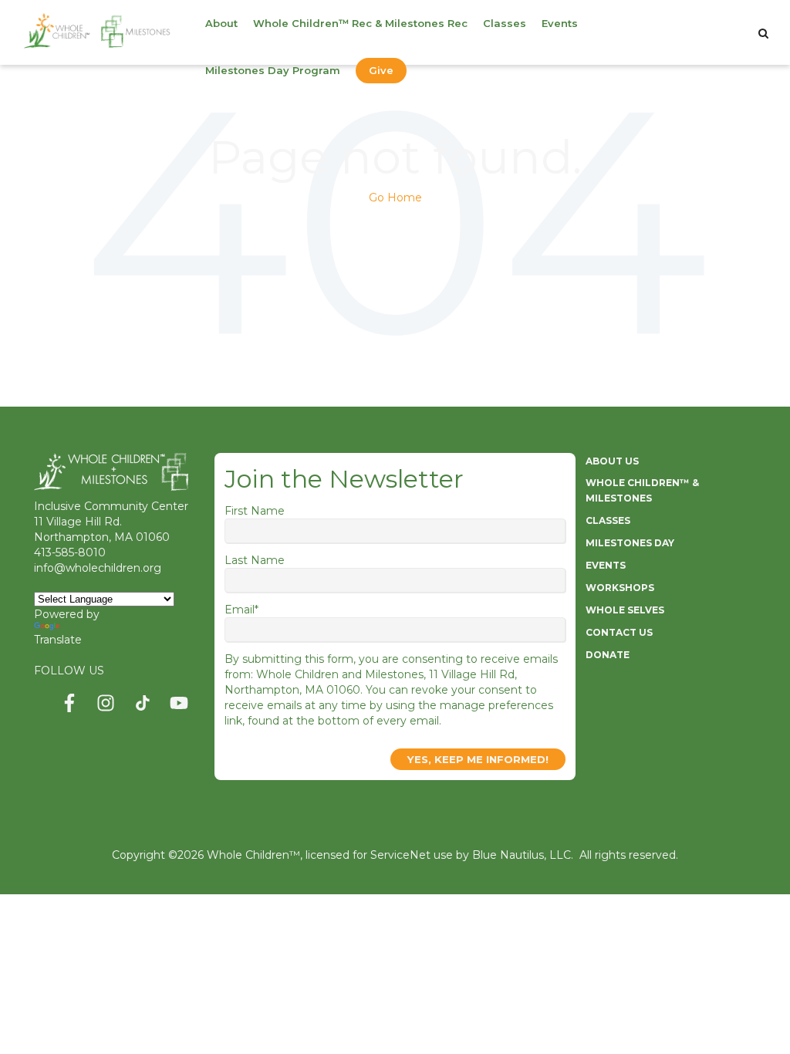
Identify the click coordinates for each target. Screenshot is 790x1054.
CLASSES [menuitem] (608, 520)
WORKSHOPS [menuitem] (620, 587)
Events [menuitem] (560, 23)
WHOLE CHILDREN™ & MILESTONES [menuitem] (642, 490)
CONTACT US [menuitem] (619, 632)
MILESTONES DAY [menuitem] (630, 543)
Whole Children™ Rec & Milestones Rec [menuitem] (360, 23)
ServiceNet (400, 855)
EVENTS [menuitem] (606, 565)
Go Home (395, 197)
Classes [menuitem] (504, 23)
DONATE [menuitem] (608, 654)
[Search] (763, 33)
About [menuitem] (221, 23)
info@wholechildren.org (97, 568)
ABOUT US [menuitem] (612, 461)
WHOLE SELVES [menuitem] (625, 610)
